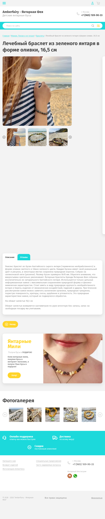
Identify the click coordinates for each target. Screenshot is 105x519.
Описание (9, 257)
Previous (4, 137)
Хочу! (14, 375)
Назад (12, 324)
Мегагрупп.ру (96, 498)
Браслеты (40, 36)
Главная (6, 36)
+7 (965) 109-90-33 (91, 15)
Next (70, 137)
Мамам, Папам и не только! (22, 36)
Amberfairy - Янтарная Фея (23, 12)
